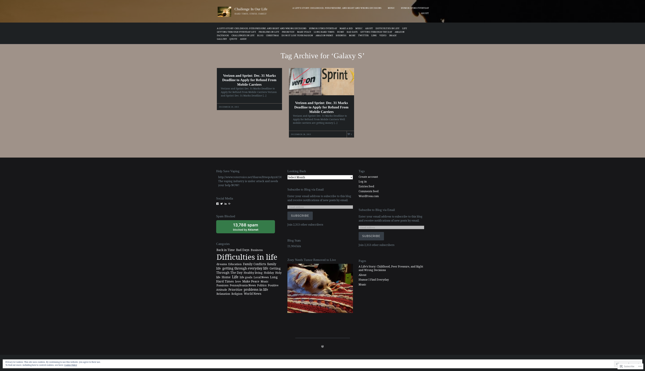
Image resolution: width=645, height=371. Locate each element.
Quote (233, 39)
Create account (368, 177)
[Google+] (229, 203)
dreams (222, 264)
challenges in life (242, 35)
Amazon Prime (324, 35)
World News (252, 294)
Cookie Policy (70, 365)
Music (391, 7)
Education (235, 264)
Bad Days (352, 32)
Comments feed (369, 191)
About (425, 13)
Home (340, 32)
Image (393, 35)
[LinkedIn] (225, 203)
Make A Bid (346, 28)
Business (257, 250)
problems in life (269, 32)
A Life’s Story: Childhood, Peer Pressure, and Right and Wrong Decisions (261, 28)
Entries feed (366, 186)
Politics (262, 285)
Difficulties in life (387, 28)
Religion (237, 294)
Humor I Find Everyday (415, 7)
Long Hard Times (324, 32)
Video (383, 35)
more (352, 35)
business (341, 35)
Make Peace (304, 32)
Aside (243, 39)
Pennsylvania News (243, 285)
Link (374, 35)
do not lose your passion (297, 35)
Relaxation (223, 294)
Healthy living (253, 273)
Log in (363, 181)
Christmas (272, 35)
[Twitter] (221, 203)
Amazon (400, 32)
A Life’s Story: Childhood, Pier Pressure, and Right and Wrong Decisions (336, 7)
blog (260, 35)
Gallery (222, 39)
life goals (246, 277)
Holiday (269, 273)
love (238, 281)
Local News (261, 277)
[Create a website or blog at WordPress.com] (322, 346)
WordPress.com (369, 196)
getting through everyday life (236, 32)
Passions (222, 285)
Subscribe (300, 215)
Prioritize (288, 32)
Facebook (223, 35)
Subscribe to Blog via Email (305, 189)
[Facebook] (217, 203)
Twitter (363, 35)
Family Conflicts (254, 264)
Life (404, 28)
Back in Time (226, 250)
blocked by (250, 228)
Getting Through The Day (376, 32)
